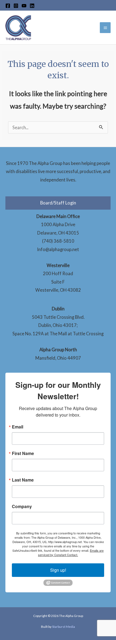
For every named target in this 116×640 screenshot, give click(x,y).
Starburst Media (63, 627)
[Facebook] (7, 5)
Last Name (23, 480)
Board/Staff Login (58, 202)
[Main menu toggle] (105, 27)
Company (22, 506)
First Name (23, 453)
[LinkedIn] (32, 5)
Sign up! (58, 570)
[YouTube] (24, 5)
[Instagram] (15, 5)
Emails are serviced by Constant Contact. (71, 552)
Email (17, 427)
